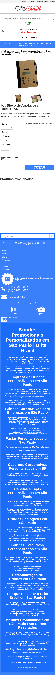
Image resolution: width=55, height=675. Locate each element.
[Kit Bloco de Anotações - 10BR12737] (27, 91)
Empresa (24, 1)
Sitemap (52, 1)
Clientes (31, 1)
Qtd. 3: (4, 140)
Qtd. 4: (4, 148)
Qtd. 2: (4, 132)
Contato (45, 1)
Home (4, 250)
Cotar (39, 167)
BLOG (4, 263)
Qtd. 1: (4, 124)
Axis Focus (34, 668)
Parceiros (39, 1)
